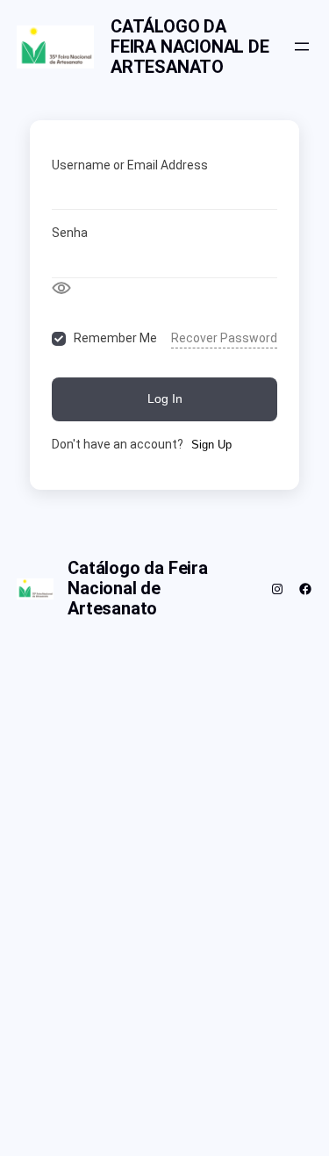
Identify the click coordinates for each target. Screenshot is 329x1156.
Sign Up (211, 444)
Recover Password (224, 338)
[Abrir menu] (301, 46)
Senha (70, 233)
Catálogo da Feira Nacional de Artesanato (190, 46)
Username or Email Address (130, 165)
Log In (164, 398)
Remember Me (115, 338)
